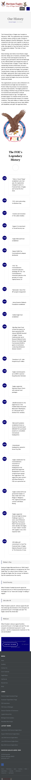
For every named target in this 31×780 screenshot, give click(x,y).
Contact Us (4, 668)
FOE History (8, 769)
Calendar (11, 771)
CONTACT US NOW (10, 644)
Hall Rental (4, 679)
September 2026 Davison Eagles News (11, 730)
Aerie (2, 660)
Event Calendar (5, 671)
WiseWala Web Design (7, 721)
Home (2, 769)
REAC (2, 686)
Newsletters (4, 683)
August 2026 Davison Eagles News (10, 734)
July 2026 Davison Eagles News (9, 737)
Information (18, 771)
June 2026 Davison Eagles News (9, 741)
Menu (22, 8)
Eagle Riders (4, 675)
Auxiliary (3, 664)
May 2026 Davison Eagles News (9, 745)
